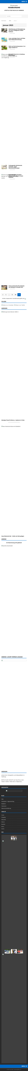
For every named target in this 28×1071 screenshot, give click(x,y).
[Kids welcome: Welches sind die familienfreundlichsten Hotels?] (14, 838)
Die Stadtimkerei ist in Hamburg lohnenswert (17, 54)
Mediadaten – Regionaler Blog (7, 801)
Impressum (3, 806)
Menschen (3, 819)
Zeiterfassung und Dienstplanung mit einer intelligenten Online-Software (17, 30)
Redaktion (3, 803)
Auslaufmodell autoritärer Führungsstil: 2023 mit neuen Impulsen (16, 176)
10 (15, 294)
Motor (2, 826)
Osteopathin (11, 775)
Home (2, 815)
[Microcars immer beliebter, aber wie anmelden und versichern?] (7, 951)
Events (2, 828)
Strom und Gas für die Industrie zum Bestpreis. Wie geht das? (16, 286)
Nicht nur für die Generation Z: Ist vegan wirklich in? (17, 47)
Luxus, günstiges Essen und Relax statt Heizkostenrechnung (17, 39)
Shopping (3, 817)
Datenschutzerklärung (6, 808)
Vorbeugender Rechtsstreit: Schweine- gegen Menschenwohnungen (15, 167)
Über (2, 799)
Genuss (3, 822)
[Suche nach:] (14, 16)
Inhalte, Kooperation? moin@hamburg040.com (13, 298)
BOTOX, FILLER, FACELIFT (7, 780)
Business (3, 824)
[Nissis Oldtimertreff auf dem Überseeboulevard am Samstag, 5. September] (20, 951)
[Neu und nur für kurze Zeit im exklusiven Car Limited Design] (14, 951)
